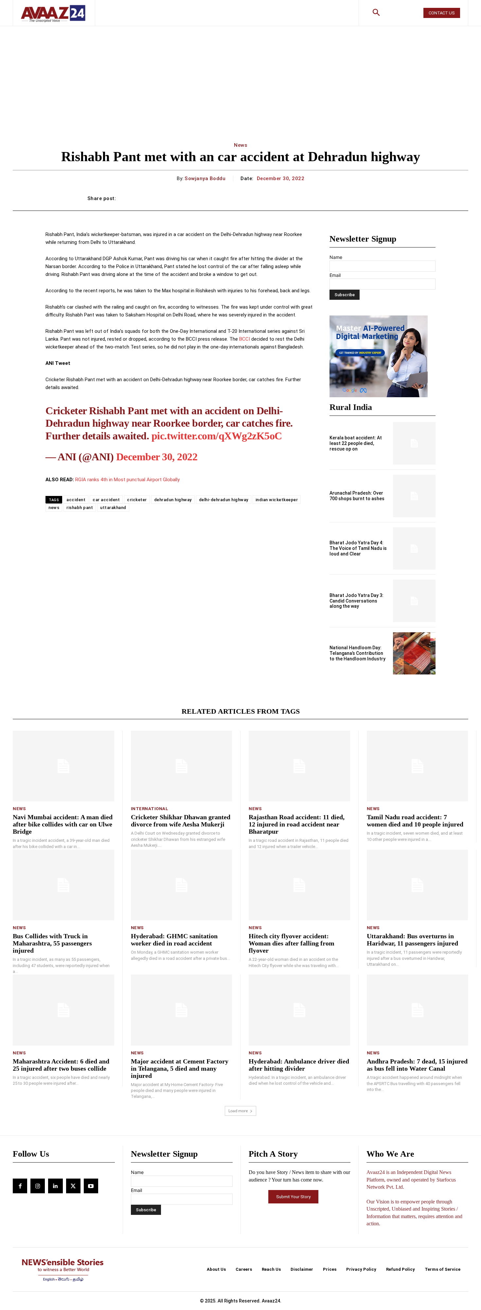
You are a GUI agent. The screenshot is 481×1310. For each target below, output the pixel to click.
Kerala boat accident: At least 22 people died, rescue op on (356, 443)
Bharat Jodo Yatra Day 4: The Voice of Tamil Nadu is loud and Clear (358, 548)
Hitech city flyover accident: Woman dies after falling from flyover (291, 943)
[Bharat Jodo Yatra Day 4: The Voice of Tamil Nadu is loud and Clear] (414, 548)
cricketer (137, 499)
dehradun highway (173, 499)
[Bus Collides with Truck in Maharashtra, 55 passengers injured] (63, 885)
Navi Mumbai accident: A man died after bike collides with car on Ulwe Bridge (63, 824)
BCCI (244, 339)
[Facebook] (20, 1186)
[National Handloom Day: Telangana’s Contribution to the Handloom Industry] (414, 653)
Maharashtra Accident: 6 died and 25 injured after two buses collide (61, 1065)
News (240, 145)
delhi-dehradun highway (223, 499)
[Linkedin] (55, 1186)
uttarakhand (113, 507)
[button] (376, 13)
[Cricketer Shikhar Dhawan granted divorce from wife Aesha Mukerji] (181, 766)
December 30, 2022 (157, 457)
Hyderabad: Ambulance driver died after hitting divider (299, 1065)
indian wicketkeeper (277, 499)
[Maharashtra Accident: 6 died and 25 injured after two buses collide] (63, 1010)
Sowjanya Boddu (205, 178)
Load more (238, 1111)
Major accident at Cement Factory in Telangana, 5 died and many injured (179, 1068)
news (53, 507)
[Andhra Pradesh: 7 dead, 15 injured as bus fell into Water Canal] (418, 1010)
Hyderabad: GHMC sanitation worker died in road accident (174, 939)
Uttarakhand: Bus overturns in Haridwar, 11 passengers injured (412, 939)
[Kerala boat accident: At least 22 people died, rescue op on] (414, 443)
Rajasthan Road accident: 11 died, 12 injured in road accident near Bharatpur (297, 824)
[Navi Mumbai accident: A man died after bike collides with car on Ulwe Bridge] (63, 766)
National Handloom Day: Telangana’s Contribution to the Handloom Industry (357, 653)
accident (75, 499)
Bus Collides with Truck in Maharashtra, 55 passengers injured (52, 943)
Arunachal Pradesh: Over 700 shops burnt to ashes (357, 495)
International (150, 809)
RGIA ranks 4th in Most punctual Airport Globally (127, 480)
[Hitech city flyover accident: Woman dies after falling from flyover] (299, 885)
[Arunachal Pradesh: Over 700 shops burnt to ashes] (414, 496)
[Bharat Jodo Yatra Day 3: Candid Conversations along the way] (414, 601)
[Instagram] (37, 1186)
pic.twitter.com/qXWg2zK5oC (216, 436)
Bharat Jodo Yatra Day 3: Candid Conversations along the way (356, 601)
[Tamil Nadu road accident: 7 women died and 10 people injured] (417, 766)
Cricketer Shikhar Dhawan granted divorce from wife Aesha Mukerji (180, 820)
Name (336, 257)
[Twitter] (73, 1186)
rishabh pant (79, 507)
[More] (387, 198)
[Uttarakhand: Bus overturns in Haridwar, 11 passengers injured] (417, 885)
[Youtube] (91, 1186)
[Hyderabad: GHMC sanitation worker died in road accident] (181, 885)
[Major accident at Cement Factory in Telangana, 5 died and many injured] (181, 1010)
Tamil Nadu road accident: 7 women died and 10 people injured (415, 820)
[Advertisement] (240, 75)
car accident (106, 499)
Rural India (351, 407)
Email (335, 275)
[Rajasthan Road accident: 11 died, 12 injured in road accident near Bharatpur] (299, 766)
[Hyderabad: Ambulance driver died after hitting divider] (299, 1010)
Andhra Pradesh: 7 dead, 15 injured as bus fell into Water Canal (417, 1065)
